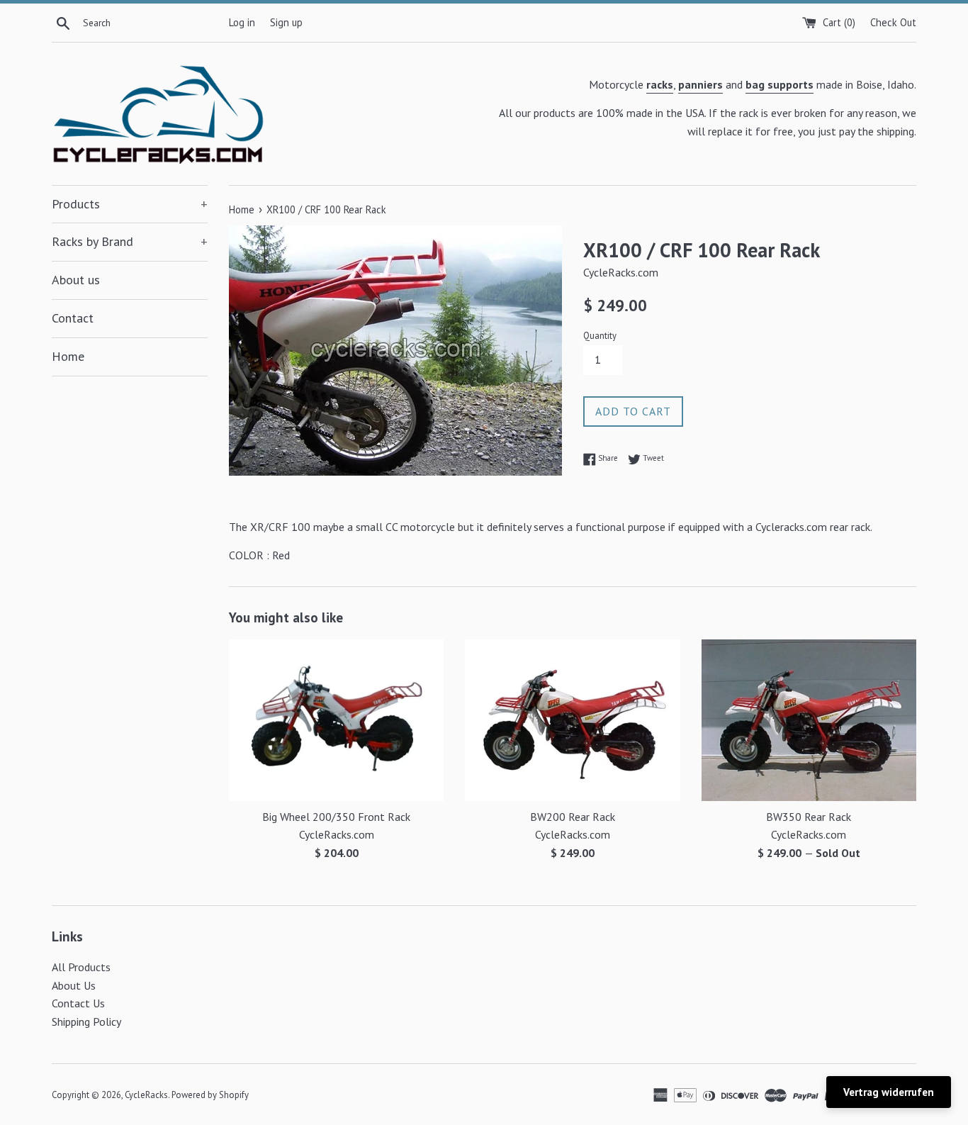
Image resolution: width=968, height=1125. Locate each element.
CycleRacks (146, 1095)
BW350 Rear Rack (808, 817)
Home (68, 356)
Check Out (893, 22)
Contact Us (78, 1003)
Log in (242, 22)
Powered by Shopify (210, 1095)
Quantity (600, 336)
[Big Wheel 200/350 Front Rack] (336, 719)
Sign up (286, 22)
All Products (81, 967)
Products (130, 204)
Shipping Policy (86, 1021)
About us (76, 280)
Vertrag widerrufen (888, 1092)
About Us (74, 985)
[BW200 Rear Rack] (572, 719)
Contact (73, 318)
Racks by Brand (130, 241)
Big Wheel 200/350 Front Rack (336, 817)
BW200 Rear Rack (572, 817)
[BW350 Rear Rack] (809, 719)
